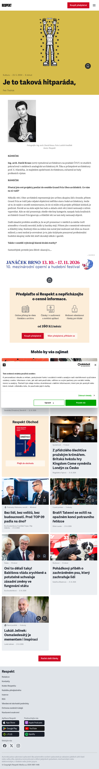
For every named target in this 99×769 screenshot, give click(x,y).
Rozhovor (56, 563)
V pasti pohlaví (58, 507)
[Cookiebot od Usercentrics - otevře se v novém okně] (79, 365)
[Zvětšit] (22, 121)
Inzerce (5, 695)
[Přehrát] (87, 438)
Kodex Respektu (9, 686)
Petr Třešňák (8, 90)
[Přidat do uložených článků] (92, 438)
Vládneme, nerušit (20, 507)
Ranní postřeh (12, 625)
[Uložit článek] (88, 66)
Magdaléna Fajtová (59, 473)
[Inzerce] (49, 264)
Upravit (48, 403)
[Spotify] (34, 734)
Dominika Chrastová (11, 410)
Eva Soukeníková (10, 526)
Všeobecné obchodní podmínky (15, 703)
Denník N (23, 410)
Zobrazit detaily (85, 395)
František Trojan (23, 526)
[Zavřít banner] (95, 365)
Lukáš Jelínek (9, 644)
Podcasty (10, 507)
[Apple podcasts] (34, 722)
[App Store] (10, 722)
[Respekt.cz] (6, 5)
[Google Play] (10, 728)
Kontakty (6, 681)
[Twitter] (11, 748)
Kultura (6, 75)
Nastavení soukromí (10, 712)
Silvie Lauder (57, 526)
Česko (6, 563)
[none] (31, 137)
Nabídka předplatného (11, 690)
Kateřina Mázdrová (59, 582)
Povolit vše (80, 403)
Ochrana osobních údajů (12, 708)
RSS (3, 699)
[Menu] (94, 5)
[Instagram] (18, 748)
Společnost (57, 445)
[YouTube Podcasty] (34, 728)
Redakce (6, 677)
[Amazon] (10, 734)
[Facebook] (5, 748)
